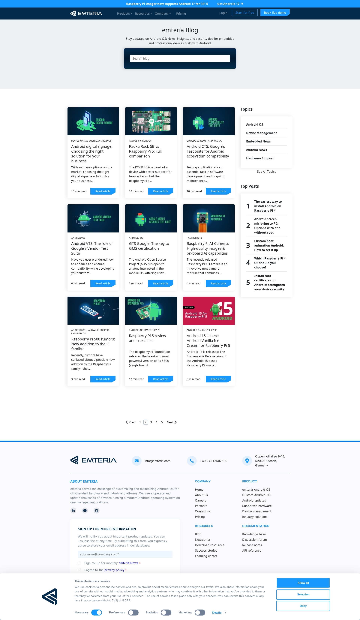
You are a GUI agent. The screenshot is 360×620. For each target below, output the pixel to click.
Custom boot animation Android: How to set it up (269, 245)
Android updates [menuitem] (254, 500)
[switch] (133, 613)
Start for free (244, 12)
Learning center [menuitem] (206, 556)
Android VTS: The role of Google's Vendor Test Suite (92, 248)
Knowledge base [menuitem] (254, 534)
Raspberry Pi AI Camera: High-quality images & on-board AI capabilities (208, 248)
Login (223, 13)
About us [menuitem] (201, 495)
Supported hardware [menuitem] (257, 506)
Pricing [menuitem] (200, 517)
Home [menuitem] (199, 489)
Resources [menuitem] (204, 526)
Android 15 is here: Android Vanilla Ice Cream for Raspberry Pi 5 (208, 340)
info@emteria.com (157, 461)
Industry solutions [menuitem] (254, 517)
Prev (132, 422)
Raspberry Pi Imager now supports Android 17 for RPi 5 (167, 4)
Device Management (83, 140)
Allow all (303, 582)
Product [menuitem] (249, 481)
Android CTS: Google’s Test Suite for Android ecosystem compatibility (208, 151)
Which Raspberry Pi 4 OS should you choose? (270, 262)
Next (170, 422)
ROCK (148, 140)
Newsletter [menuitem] (202, 539)
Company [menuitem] (203, 481)
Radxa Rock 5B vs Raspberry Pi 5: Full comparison (145, 151)
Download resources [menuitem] (209, 545)
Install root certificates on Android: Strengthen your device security (269, 282)
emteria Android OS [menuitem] (256, 489)
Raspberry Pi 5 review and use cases (147, 338)
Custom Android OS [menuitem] (256, 495)
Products (123, 13)
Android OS (104, 140)
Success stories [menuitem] (206, 550)
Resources (142, 13)
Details (216, 612)
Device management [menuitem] (256, 511)
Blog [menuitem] (198, 534)
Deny (303, 605)
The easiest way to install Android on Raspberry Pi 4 (268, 206)
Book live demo (275, 12)
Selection (303, 594)
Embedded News (197, 140)
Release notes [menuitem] (252, 545)
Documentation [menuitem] (255, 526)
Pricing (181, 13)
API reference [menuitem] (251, 550)
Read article (102, 191)
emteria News (256, 150)
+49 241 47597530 (213, 461)
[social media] (73, 511)
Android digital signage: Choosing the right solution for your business (91, 153)
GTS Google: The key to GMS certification (149, 246)
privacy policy (114, 570)
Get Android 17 (228, 4)
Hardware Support (98, 330)
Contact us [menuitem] (203, 511)
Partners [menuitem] (201, 506)
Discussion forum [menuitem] (254, 539)
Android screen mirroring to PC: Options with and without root (267, 226)
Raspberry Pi (136, 140)
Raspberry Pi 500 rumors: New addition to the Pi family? (93, 344)
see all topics (266, 171)
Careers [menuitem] (200, 500)
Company (162, 13)
